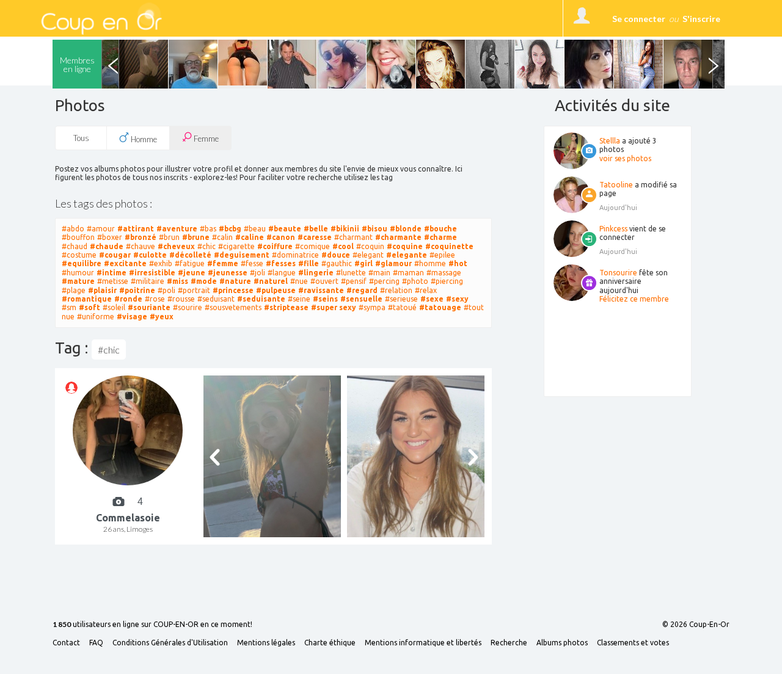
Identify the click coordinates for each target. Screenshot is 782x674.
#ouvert (324, 281)
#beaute (284, 229)
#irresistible (152, 273)
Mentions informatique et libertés (423, 643)
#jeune (191, 273)
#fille (308, 263)
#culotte (150, 255)
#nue (299, 281)
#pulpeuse (276, 290)
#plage (74, 290)
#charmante (398, 237)
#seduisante (261, 299)
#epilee (442, 255)
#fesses (281, 263)
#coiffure (275, 246)
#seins (325, 299)
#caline (249, 237)
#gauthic (336, 263)
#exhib (160, 263)
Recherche (509, 643)
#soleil (114, 307)
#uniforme (95, 317)
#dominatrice (295, 255)
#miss (177, 281)
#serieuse (401, 299)
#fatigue (190, 263)
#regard (362, 290)
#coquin (370, 246)
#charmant (353, 237)
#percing (384, 281)
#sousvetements (233, 307)
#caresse (315, 237)
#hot (457, 263)
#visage (132, 317)
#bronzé (140, 237)
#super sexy (333, 307)
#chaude (106, 246)
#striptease (286, 307)
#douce (335, 255)
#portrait (194, 290)
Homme (143, 139)
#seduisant (216, 299)
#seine (299, 299)
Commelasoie (128, 517)
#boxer (109, 237)
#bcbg (230, 229)
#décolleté (190, 255)
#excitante (125, 263)
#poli (166, 290)
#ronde (128, 299)
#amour (101, 229)
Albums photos (562, 643)
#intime (111, 273)
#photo (415, 281)
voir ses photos (625, 158)
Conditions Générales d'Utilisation (170, 643)
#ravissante (321, 290)
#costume (79, 255)
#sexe (432, 299)
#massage (443, 273)
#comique (312, 246)
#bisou (374, 229)
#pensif (354, 281)
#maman (408, 273)
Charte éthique (330, 643)
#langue (282, 273)
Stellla (609, 141)
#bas (208, 229)
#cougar (115, 255)
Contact (66, 643)
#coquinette (449, 246)
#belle (316, 229)
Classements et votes (633, 643)
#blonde (406, 229)
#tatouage (440, 307)
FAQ (96, 643)
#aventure (176, 229)
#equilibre (81, 263)
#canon (280, 237)
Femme (205, 138)
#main (379, 273)
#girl (363, 263)
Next (713, 64)
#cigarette (236, 246)
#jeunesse (227, 273)
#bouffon (78, 237)
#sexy (457, 299)
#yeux (162, 317)
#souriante (149, 307)
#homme (430, 263)
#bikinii (345, 229)
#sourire (187, 307)
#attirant (135, 229)
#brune (196, 237)
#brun (169, 237)
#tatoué (402, 307)
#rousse (181, 299)
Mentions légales (266, 643)
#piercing (447, 281)
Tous (81, 138)
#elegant (368, 255)
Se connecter (638, 18)
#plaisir (102, 290)
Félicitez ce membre (634, 299)
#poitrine (137, 290)
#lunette (351, 273)
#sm (69, 307)
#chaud (74, 246)
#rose (155, 299)
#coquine (405, 246)
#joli (257, 273)
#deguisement (241, 255)
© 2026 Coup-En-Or (695, 624)
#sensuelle (361, 299)
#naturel (271, 281)
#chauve (140, 246)
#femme (222, 263)
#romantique (87, 299)
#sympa (372, 307)
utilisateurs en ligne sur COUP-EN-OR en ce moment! (152, 625)
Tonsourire (618, 273)
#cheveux (176, 246)
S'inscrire (701, 18)
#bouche (440, 229)
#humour (78, 273)
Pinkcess (613, 229)
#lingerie (316, 273)
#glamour (393, 263)
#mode (204, 281)
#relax (426, 290)
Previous (113, 64)
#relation (396, 290)
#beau (255, 229)
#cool (343, 246)
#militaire (147, 281)
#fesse (252, 263)
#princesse (233, 290)
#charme (440, 237)
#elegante (406, 255)
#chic (206, 246)
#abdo (73, 229)
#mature (78, 281)
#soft (89, 307)
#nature (235, 281)
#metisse (112, 281)
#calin (222, 237)
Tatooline (616, 185)
